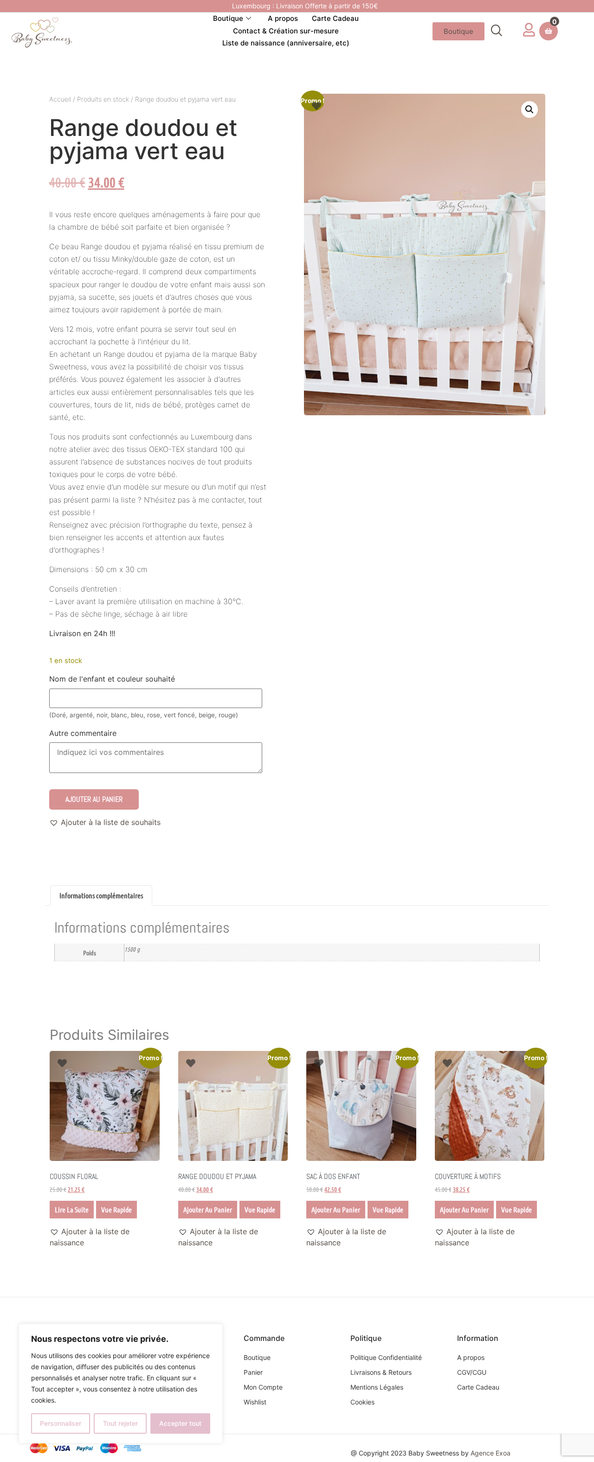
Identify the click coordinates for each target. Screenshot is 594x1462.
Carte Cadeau (335, 18)
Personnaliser (60, 1423)
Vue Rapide (116, 1209)
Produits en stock (103, 99)
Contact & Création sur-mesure (286, 30)
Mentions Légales (376, 1387)
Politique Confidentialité (386, 1357)
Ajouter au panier (94, 799)
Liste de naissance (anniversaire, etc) (285, 43)
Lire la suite (72, 1209)
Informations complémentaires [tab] (101, 895)
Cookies (362, 1402)
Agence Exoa (490, 1453)
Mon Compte (263, 1387)
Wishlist (255, 1402)
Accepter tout (180, 1423)
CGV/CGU (471, 1372)
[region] (121, 1383)
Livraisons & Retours (381, 1372)
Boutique (228, 18)
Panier (253, 1372)
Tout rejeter (120, 1423)
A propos (283, 18)
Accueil (60, 99)
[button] (496, 31)
